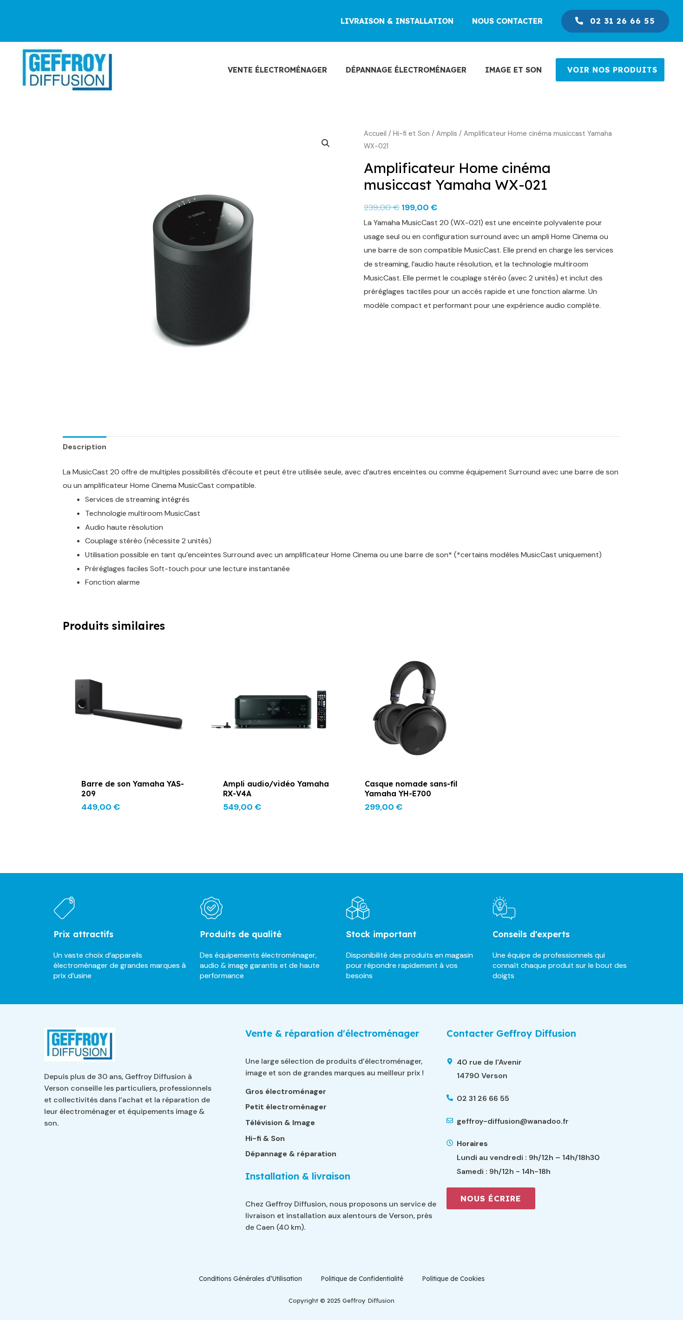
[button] (325, 143)
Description (84, 447)
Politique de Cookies (453, 1278)
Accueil (375, 133)
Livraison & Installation (397, 21)
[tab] (84, 447)
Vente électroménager (277, 69)
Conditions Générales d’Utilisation (250, 1278)
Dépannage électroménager (406, 69)
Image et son (513, 69)
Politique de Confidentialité (362, 1278)
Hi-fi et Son (411, 133)
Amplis (446, 133)
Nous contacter (507, 21)
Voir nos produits (612, 69)
